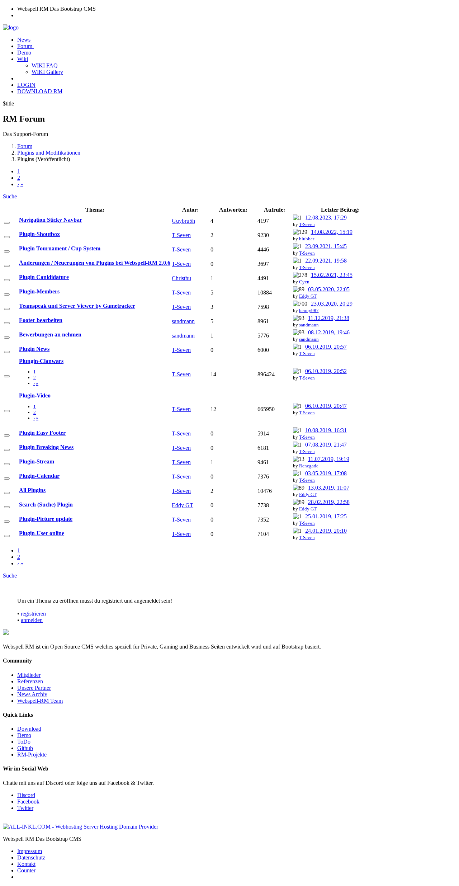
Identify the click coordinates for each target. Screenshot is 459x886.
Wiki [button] (22, 59)
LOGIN (26, 85)
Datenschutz (31, 857)
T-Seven (307, 224)
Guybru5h (183, 221)
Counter (26, 870)
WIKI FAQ (45, 65)
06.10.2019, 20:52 (326, 371)
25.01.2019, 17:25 (326, 516)
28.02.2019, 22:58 (329, 502)
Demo (25, 53)
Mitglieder (29, 675)
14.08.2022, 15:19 (331, 232)
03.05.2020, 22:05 (329, 289)
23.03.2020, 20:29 (331, 304)
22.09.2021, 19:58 (326, 261)
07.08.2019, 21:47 (326, 445)
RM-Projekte (32, 754)
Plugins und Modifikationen (48, 153)
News (24, 40)
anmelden (32, 620)
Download (29, 729)
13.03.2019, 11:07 (328, 488)
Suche (10, 196)
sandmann (183, 321)
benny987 (309, 310)
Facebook (28, 801)
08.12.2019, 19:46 (329, 332)
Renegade (308, 465)
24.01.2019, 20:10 (326, 531)
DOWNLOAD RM (39, 91)
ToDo (23, 742)
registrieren (33, 614)
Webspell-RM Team (40, 701)
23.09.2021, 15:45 (326, 246)
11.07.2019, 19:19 (328, 459)
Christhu (181, 278)
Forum (25, 46)
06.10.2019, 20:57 (326, 347)
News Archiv (32, 694)
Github (25, 748)
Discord (26, 795)
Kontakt (26, 864)
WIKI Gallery (47, 72)
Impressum (29, 851)
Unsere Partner (34, 688)
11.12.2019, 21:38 (328, 318)
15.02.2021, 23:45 (331, 275)
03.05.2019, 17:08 (326, 473)
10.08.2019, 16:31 (326, 430)
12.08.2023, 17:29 (326, 218)
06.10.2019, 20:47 (326, 406)
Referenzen (30, 681)
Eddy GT (308, 296)
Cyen (304, 281)
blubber (306, 238)
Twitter (25, 808)
